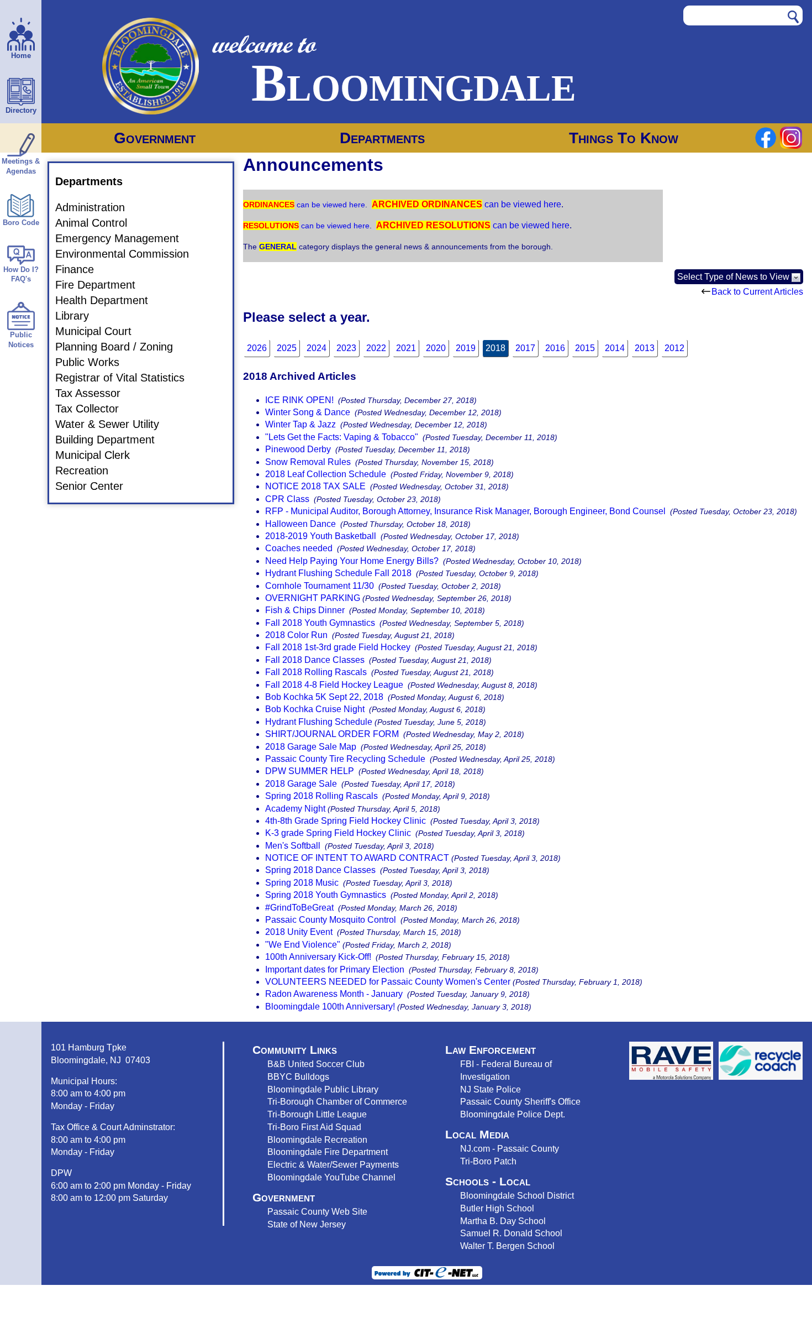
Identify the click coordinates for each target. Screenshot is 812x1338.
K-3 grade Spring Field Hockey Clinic (338, 833)
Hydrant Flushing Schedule (318, 722)
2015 (585, 348)
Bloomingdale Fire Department (327, 1152)
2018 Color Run (296, 635)
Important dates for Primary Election (336, 969)
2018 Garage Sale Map (310, 746)
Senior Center (95, 486)
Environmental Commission (128, 254)
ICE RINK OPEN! (299, 400)
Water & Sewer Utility (113, 424)
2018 (495, 348)
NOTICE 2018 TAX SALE (315, 486)
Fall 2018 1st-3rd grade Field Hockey (337, 647)
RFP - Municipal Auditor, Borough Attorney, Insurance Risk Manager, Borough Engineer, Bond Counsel (465, 511)
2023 (346, 348)
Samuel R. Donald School (511, 1233)
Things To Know (623, 138)
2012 (674, 348)
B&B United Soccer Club (316, 1064)
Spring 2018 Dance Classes (320, 870)
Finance (81, 269)
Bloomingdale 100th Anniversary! (330, 1006)
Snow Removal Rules (308, 462)
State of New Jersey (306, 1224)
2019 (466, 348)
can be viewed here (329, 204)
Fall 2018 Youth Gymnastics (320, 623)
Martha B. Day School (503, 1221)
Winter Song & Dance (307, 412)
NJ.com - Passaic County (509, 1148)
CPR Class (287, 499)
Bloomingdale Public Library (322, 1089)
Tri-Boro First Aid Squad (314, 1127)
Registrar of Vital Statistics (126, 378)
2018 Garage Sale (301, 783)
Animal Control (97, 223)
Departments (382, 138)
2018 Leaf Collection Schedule (325, 474)
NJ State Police (490, 1089)
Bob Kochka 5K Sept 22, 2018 (324, 697)
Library (78, 316)
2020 (436, 348)
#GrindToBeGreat (299, 907)
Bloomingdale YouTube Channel (331, 1177)
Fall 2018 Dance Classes (315, 660)
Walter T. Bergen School (507, 1246)
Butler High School (497, 1208)
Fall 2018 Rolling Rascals (316, 672)
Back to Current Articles (757, 291)
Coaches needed (299, 548)
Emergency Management (123, 238)
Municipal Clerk (99, 455)
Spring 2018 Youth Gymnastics (325, 895)
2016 (555, 348)
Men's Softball (292, 845)
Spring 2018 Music (302, 882)
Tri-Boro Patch (488, 1161)
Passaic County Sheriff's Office (520, 1101)
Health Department (108, 300)
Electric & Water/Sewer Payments (333, 1164)
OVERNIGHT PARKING (312, 598)
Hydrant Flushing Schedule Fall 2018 (338, 573)
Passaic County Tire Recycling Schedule (345, 759)
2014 (615, 348)
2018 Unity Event (300, 932)
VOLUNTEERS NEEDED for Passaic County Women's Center (387, 981)
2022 (376, 348)
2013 (645, 348)
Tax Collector (93, 409)
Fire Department (101, 285)
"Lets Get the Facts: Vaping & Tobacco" (341, 437)
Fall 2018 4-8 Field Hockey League (334, 684)
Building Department (111, 439)
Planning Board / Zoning (120, 347)
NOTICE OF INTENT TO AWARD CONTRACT (357, 858)
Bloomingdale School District (517, 1195)
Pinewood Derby (298, 449)
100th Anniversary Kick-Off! (318, 956)
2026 (257, 348)
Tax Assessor (94, 393)
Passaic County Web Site (317, 1211)
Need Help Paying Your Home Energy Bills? (352, 561)
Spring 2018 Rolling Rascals (321, 796)
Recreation (88, 470)
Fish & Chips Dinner (305, 610)
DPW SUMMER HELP (309, 771)
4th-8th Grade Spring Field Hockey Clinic (345, 820)
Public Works (93, 362)
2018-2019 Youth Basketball (320, 536)
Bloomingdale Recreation (317, 1139)
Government (155, 138)
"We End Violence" (302, 944)
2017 (525, 348)
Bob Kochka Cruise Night (315, 709)
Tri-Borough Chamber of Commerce (337, 1101)
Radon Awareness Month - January (334, 994)
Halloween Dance (300, 524)
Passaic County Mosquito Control (330, 919)
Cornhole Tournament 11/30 (319, 585)
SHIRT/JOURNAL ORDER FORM (332, 734)
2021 (406, 348)
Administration (96, 207)
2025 (287, 348)
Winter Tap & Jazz (300, 424)
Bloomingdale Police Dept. (512, 1114)
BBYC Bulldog (296, 1076)
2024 (316, 348)
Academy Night (295, 808)
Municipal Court (99, 331)
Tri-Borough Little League (317, 1114)
